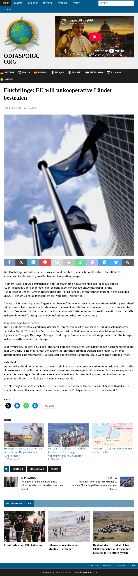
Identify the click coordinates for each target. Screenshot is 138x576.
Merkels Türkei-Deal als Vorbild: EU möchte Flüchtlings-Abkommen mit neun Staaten (67, 452)
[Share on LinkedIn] (33, 262)
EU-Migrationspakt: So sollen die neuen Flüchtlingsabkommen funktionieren (23, 452)
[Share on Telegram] (104, 262)
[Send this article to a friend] (57, 262)
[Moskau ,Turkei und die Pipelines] (112, 435)
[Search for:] (116, 2)
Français (59, 72)
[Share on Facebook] (9, 262)
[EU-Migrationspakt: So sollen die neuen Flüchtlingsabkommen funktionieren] (24, 435)
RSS (133, 565)
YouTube (7, 9)
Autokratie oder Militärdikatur (23, 545)
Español (42, 72)
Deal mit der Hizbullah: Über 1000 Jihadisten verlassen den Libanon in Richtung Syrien (111, 549)
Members (47, 3)
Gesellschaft (37, 469)
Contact (18, 3)
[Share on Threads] (128, 262)
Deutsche (18, 469)
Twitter (76, 3)
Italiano (76, 72)
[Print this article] (69, 262)
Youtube (122, 565)
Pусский (116, 72)
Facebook (62, 3)
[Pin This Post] (45, 262)
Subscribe (32, 3)
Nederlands (96, 72)
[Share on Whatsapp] (80, 262)
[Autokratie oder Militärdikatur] (24, 526)
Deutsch (9, 72)
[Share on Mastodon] (92, 262)
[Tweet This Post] (21, 262)
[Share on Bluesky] (116, 262)
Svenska (8, 79)
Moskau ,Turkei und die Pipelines (112, 448)
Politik (54, 469)
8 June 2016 (15, 108)
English (26, 72)
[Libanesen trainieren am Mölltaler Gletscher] (69, 526)
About (6, 3)
